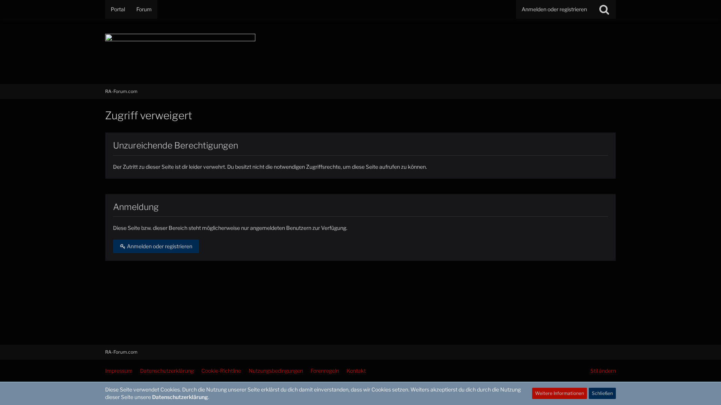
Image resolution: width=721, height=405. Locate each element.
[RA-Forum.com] (360, 51)
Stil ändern (603, 371)
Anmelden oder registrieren (554, 9)
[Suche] (604, 9)
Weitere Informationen (559, 393)
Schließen (602, 393)
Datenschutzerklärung (180, 397)
